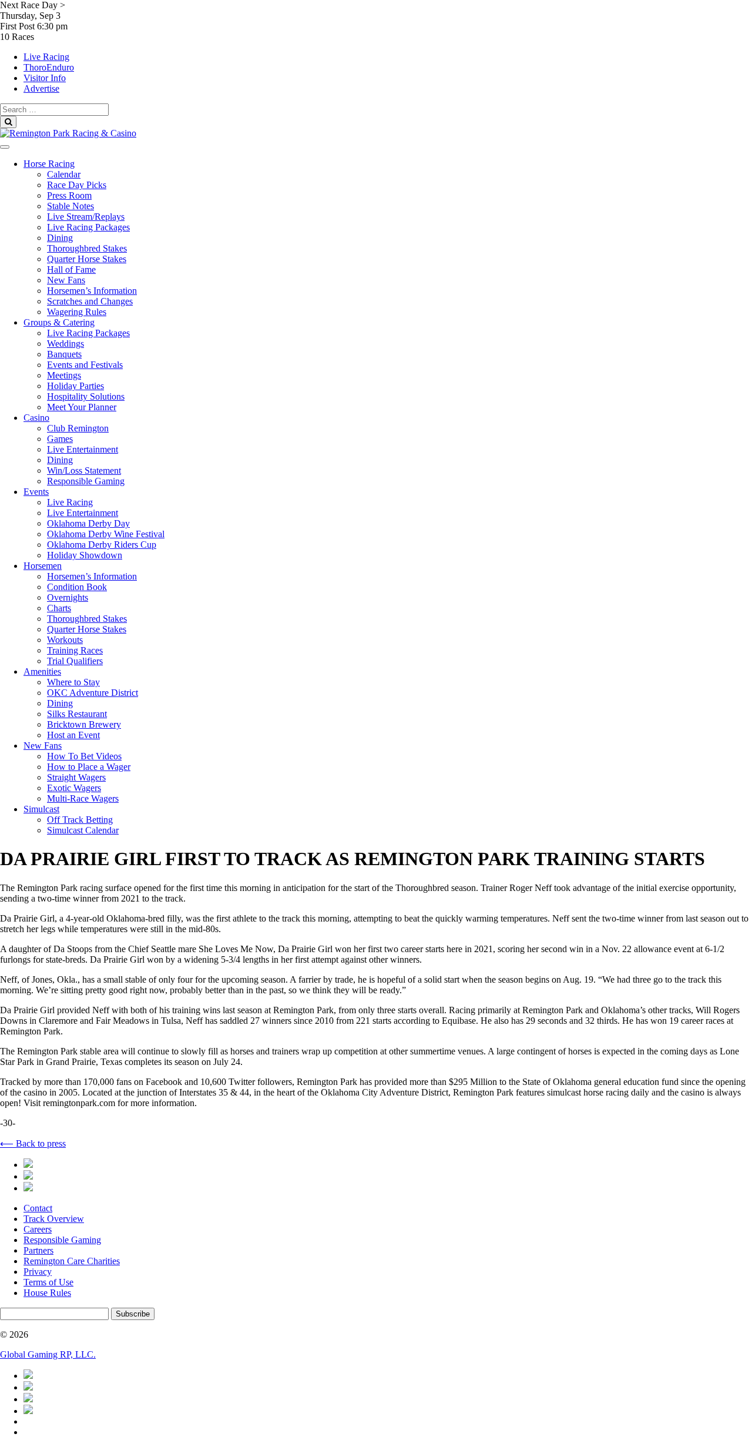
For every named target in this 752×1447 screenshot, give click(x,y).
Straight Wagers (76, 777)
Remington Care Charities (72, 1261)
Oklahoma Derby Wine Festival (105, 534)
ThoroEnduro (49, 67)
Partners (38, 1250)
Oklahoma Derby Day (88, 523)
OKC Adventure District (92, 693)
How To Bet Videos (84, 756)
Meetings (64, 375)
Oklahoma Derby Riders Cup (101, 545)
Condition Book (77, 587)
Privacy (38, 1272)
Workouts (65, 640)
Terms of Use (48, 1282)
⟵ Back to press (33, 1143)
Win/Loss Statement (84, 470)
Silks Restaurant (77, 714)
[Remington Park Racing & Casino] (68, 133)
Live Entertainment (82, 449)
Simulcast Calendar (83, 830)
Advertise (41, 88)
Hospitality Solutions (86, 396)
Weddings (65, 344)
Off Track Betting (80, 820)
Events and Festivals (85, 365)
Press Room (69, 195)
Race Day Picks (76, 185)
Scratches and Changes (90, 301)
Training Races (75, 650)
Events (36, 492)
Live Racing (46, 57)
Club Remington (78, 428)
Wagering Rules (76, 312)
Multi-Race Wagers (83, 798)
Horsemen (43, 566)
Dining (60, 238)
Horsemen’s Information (92, 291)
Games (60, 439)
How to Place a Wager (88, 767)
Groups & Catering (59, 322)
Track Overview (54, 1219)
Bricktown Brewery (84, 724)
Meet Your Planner (81, 407)
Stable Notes (70, 206)
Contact (38, 1208)
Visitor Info (45, 78)
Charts (59, 608)
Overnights (67, 597)
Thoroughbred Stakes (87, 248)
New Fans (66, 280)
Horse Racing (49, 164)
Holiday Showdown (84, 555)
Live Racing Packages (88, 227)
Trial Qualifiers (75, 661)
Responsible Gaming (86, 481)
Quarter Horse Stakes (86, 259)
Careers (38, 1229)
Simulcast (41, 809)
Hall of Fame (71, 269)
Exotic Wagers (74, 788)
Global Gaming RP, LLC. (48, 1354)
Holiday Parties (75, 386)
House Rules (47, 1293)
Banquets (64, 354)
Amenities (42, 671)
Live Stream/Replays (86, 217)
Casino (36, 418)
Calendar (63, 174)
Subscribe (133, 1313)
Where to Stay (73, 682)
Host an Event (73, 735)
